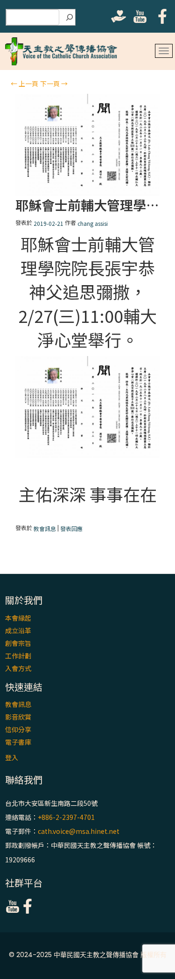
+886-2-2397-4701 (66, 817)
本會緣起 (18, 617)
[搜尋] (69, 17)
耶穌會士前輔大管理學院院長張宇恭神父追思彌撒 (87, 205)
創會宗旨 (18, 643)
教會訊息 (45, 528)
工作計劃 (18, 655)
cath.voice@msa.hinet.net (78, 831)
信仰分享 (18, 729)
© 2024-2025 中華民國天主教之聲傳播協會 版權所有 (88, 954)
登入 (11, 757)
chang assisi (92, 223)
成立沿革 (18, 630)
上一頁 (24, 83)
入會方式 (18, 668)
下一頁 (54, 83)
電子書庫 (18, 742)
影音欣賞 (18, 716)
